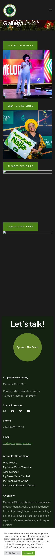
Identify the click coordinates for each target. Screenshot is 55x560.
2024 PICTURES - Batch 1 (20, 45)
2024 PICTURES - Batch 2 (20, 105)
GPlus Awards (11, 471)
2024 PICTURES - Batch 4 (20, 226)
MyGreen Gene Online (15, 480)
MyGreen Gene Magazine (17, 467)
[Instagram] (4, 411)
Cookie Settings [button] (12, 553)
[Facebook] (12, 411)
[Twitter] (20, 411)
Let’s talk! (27, 323)
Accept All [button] (28, 553)
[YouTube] (28, 411)
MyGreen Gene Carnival (16, 476)
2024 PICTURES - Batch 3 (20, 166)
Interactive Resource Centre (19, 485)
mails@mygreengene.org (17, 443)
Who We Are (10, 462)
